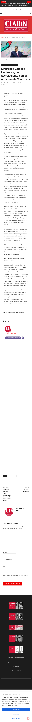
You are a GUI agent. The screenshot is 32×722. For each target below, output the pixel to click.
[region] (16, 707)
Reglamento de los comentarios (16, 662)
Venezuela (19, 476)
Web (4, 566)
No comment (6, 84)
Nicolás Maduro (11, 476)
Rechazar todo (16, 718)
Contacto (16, 666)
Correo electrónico (7, 559)
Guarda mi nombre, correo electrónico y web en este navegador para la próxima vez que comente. (15, 576)
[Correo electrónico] (23, 338)
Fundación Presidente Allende (16, 657)
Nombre (5, 552)
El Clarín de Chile (7, 83)
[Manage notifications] (28, 718)
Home (2, 37)
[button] (28, 2)
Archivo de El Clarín (16, 671)
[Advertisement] (16, 407)
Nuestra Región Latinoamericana (16, 37)
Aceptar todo (16, 709)
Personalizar (16, 714)
